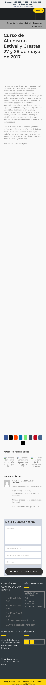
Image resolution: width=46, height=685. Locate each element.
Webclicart (31, 684)
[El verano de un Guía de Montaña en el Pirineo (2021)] (9, 462)
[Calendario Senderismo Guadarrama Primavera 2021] (23, 462)
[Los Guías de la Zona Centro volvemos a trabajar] (36, 462)
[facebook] (26, 642)
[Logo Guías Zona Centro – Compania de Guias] (12, 12)
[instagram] (32, 642)
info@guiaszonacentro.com (23, 6)
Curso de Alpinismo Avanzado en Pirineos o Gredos (11, 661)
